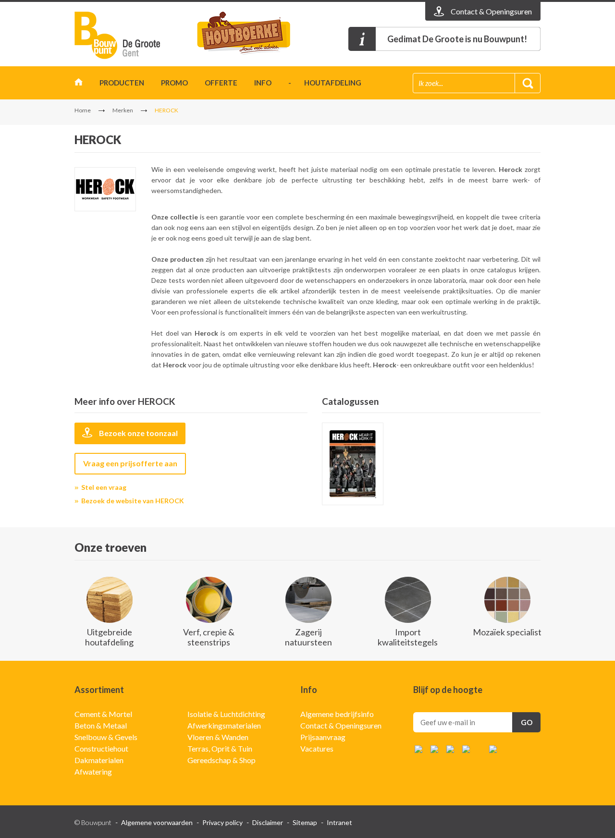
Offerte (221, 82)
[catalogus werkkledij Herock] (352, 464)
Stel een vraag (103, 487)
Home (78, 84)
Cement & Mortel (103, 713)
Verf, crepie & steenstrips (208, 637)
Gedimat (129, 35)
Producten (121, 82)
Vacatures (316, 748)
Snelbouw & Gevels (105, 736)
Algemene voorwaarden (157, 822)
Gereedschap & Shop (221, 760)
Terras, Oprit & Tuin (219, 748)
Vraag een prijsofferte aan (130, 463)
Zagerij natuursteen (308, 637)
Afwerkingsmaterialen (224, 725)
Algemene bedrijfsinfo (337, 713)
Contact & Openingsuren (340, 725)
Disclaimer (267, 822)
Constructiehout (101, 748)
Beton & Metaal (100, 725)
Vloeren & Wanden (217, 736)
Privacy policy (222, 822)
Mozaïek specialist (507, 632)
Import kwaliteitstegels (408, 637)
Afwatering (93, 771)
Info (262, 82)
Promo (174, 82)
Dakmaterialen (98, 760)
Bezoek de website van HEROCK (132, 501)
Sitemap (305, 822)
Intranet (339, 822)
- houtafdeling (324, 82)
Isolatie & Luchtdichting (226, 713)
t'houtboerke (252, 35)
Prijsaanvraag (322, 736)
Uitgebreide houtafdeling (109, 637)
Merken (122, 110)
